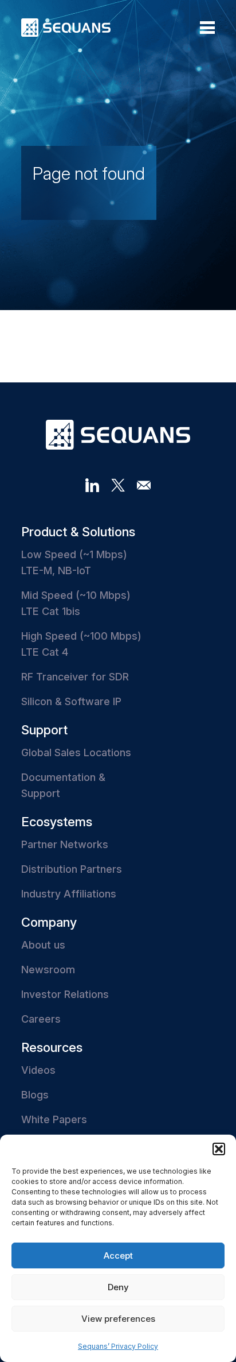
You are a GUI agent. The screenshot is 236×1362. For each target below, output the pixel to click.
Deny (118, 1287)
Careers (41, 1019)
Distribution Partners (71, 869)
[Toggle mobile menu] (207, 27)
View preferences (118, 1318)
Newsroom (48, 970)
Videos (38, 1070)
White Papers (54, 1119)
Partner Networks (64, 844)
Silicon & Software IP (71, 701)
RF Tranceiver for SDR (75, 677)
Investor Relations (65, 994)
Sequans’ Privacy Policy (118, 1346)
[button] (219, 1149)
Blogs (35, 1095)
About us (43, 945)
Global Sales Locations (76, 752)
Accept (118, 1255)
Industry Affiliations (68, 894)
